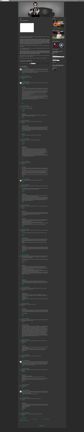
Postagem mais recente (23, 419)
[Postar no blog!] (32, 63)
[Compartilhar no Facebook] (34, 63)
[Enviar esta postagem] (29, 63)
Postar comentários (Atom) (25, 420)
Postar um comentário (24, 417)
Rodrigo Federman (24, 120)
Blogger (44, 425)
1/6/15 (23, 300)
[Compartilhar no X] (33, 63)
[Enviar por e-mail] (31, 63)
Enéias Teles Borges (25, 179)
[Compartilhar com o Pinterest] (35, 63)
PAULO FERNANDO (24, 81)
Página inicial (35, 419)
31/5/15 (23, 73)
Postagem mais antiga (46, 419)
